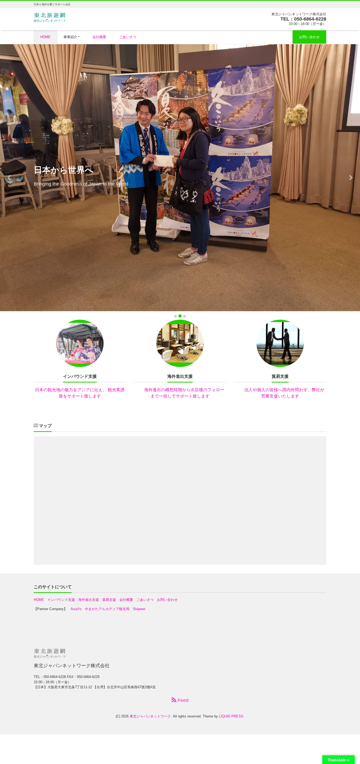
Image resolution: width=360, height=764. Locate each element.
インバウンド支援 (61, 600)
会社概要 (99, 37)
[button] (9, 177)
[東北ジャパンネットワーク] (49, 16)
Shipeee (139, 609)
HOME (45, 37)
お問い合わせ (309, 37)
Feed (182, 700)
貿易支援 (109, 600)
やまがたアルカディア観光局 (107, 609)
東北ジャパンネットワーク (150, 716)
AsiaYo (76, 609)
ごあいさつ (127, 37)
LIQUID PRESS (231, 716)
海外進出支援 (88, 600)
